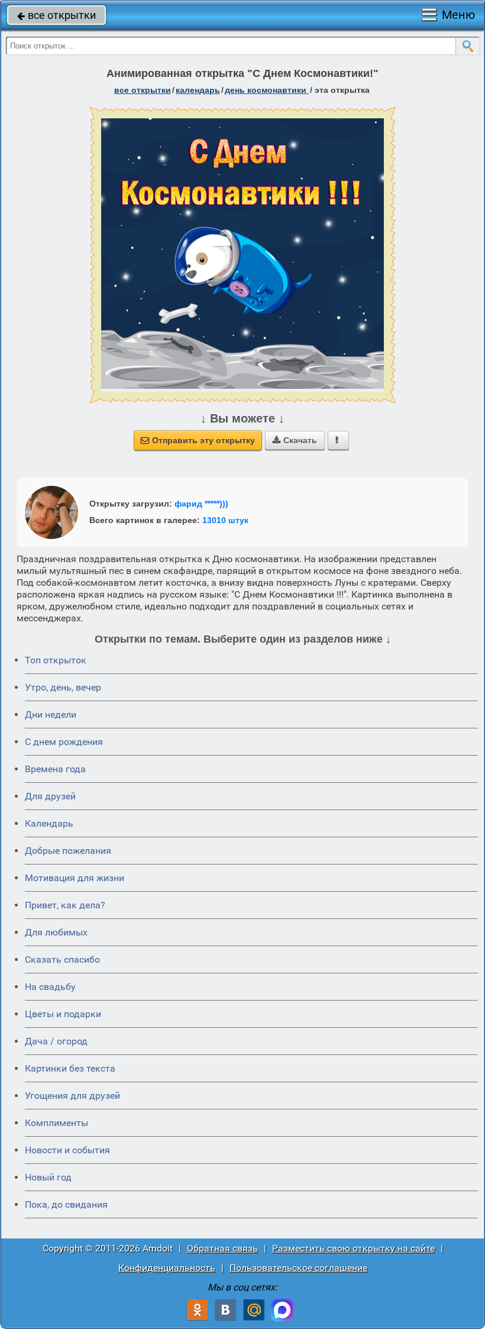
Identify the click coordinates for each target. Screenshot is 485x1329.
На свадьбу (50, 986)
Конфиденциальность (166, 1267)
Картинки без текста (70, 1068)
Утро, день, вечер (63, 687)
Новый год (48, 1177)
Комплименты (56, 1122)
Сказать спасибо (62, 959)
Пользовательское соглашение (298, 1267)
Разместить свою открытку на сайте (353, 1248)
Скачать (295, 440)
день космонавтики (267, 90)
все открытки (56, 15)
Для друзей (50, 796)
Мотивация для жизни (74, 877)
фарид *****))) (201, 503)
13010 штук (225, 520)
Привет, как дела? (65, 905)
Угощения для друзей (72, 1095)
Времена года (55, 769)
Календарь (198, 90)
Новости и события (67, 1150)
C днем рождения (64, 741)
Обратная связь (222, 1248)
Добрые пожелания (68, 850)
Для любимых (56, 932)
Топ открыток (55, 660)
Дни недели (50, 714)
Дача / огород (56, 1041)
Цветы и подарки (63, 1014)
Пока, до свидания (66, 1204)
